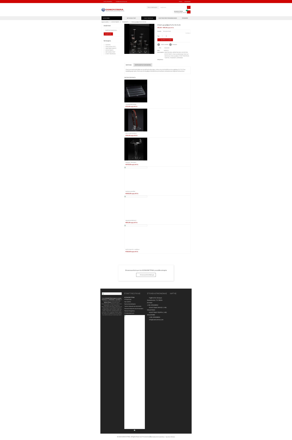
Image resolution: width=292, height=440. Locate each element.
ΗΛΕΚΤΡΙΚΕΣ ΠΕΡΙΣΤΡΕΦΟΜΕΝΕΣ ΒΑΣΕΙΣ (111, 48)
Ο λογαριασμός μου (129, 313)
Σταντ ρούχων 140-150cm (111, 46)
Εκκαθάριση (187, 33)
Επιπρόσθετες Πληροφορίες (143, 65)
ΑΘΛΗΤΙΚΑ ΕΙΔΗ (168, 52)
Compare (174, 44)
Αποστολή (166, 48)
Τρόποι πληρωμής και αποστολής (132, 306)
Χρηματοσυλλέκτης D (131, 220)
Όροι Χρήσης (127, 301)
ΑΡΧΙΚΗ (180, 1)
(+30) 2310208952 (107, 1)
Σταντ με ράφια (174, 56)
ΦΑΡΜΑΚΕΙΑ (180, 57)
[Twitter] (164, 59)
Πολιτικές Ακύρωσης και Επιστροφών (133, 308)
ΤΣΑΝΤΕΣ (166, 57)
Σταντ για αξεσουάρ (178, 54)
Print (160, 48)
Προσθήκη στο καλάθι (166, 39)
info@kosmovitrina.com (121, 1)
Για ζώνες (108, 44)
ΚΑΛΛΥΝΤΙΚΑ (185, 52)
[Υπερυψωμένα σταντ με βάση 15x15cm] (189, 25)
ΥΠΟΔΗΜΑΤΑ (125, 22)
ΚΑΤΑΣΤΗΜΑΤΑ (115, 22)
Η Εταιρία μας (127, 299)
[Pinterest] (167, 59)
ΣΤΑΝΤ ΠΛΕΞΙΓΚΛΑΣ (184, 56)
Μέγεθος (159, 31)
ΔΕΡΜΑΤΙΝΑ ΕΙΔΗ (177, 52)
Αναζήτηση (108, 34)
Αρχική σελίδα (105, 22)
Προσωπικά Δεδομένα (130, 304)
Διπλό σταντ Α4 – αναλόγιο (132, 249)
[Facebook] (166, 59)
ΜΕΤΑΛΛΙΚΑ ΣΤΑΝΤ (110, 52)
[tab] (128, 65)
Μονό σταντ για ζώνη (131, 133)
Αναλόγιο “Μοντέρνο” (131, 162)
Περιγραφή (129, 65)
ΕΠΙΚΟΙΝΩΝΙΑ (187, 1)
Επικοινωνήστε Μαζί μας (147, 275)
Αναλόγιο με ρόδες (130, 191)
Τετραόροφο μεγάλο (131, 104)
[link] (162, 437)
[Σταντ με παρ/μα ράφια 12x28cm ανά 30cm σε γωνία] (187, 25)
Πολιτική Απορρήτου (129, 311)
